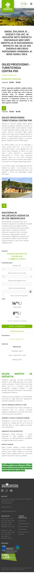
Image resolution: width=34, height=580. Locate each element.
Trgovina (24, 4)
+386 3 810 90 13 (6, 507)
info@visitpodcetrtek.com (8, 511)
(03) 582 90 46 (17, 256)
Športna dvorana (23, 526)
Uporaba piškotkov (26, 568)
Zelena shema (22, 529)
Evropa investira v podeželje (23, 533)
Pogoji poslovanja (5, 569)
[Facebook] (3, 491)
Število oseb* (17, 266)
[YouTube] (12, 491)
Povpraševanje (17, 331)
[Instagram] (8, 491)
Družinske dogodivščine (16, 339)
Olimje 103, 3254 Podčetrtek (17, 254)
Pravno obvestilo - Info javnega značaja (11, 568)
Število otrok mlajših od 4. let (17, 281)
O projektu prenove (23, 524)
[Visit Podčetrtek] (8, 6)
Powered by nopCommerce (17, 569)
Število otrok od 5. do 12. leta (17, 273)
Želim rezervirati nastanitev (19, 296)
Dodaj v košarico (17, 326)
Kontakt (4, 496)
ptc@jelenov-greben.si (18, 259)
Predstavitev (22, 521)
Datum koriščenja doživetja (17, 288)
